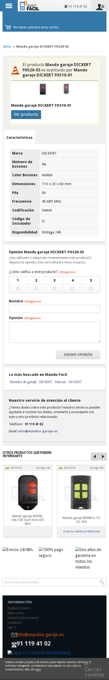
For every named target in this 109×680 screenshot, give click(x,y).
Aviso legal (16, 613)
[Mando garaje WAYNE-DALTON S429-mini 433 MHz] (28, 492)
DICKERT (45, 382)
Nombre (25, 301)
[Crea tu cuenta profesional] (54, 653)
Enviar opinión (78, 355)
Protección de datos (23, 618)
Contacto (15, 623)
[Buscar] (102, 582)
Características (19, 137)
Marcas (60, 382)
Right (103, 457)
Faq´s (12, 627)
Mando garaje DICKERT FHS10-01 (41, 105)
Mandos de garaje (23, 382)
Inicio (7, 46)
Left (95, 457)
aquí (38, 669)
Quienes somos (19, 608)
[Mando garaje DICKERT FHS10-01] (66, 89)
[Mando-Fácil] (30, 6)
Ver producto (26, 114)
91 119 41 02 (77, 6)
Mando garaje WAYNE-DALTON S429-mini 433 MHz (28, 520)
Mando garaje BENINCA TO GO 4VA (81, 519)
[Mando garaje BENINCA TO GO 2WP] (81, 492)
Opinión (25, 318)
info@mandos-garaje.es (38, 431)
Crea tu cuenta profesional (81, 531)
